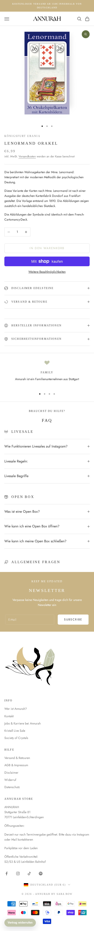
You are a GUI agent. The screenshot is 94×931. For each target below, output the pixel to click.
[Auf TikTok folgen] (29, 873)
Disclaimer (11, 772)
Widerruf (10, 780)
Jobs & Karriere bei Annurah (22, 723)
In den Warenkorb (47, 248)
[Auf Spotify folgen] (40, 873)
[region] (47, 373)
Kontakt (9, 716)
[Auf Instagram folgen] (18, 873)
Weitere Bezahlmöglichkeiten (47, 272)
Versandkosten (27, 156)
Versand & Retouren (17, 758)
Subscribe (73, 619)
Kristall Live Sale (14, 730)
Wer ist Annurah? (15, 708)
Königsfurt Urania (22, 136)
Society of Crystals (16, 738)
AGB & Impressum (16, 765)
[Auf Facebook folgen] (6, 873)
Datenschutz (12, 787)
